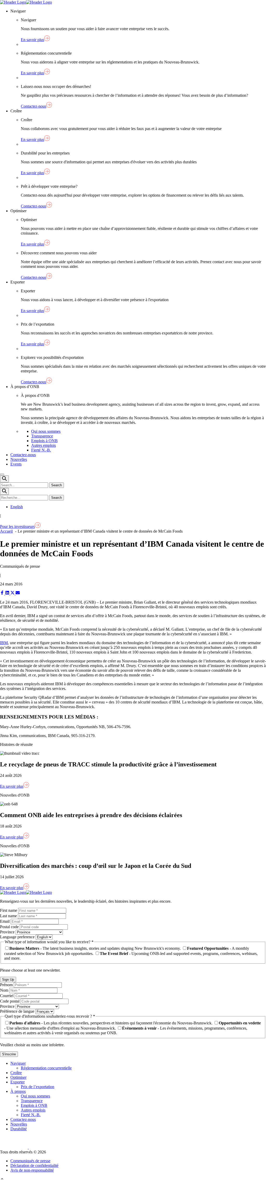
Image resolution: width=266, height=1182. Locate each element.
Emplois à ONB (44, 440)
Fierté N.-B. (41, 450)
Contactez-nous (23, 455)
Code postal (10, 1001)
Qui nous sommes (46, 431)
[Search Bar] (4, 478)
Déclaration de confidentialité (34, 1165)
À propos (18, 1091)
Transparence (42, 436)
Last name (9, 916)
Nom (4, 990)
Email (5, 921)
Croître (16, 1072)
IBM (4, 643)
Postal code (10, 927)
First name (9, 910)
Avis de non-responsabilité (32, 1170)
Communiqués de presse (30, 1161)
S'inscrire (9, 1054)
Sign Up (8, 979)
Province (8, 932)
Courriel (7, 995)
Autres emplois (43, 445)
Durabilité (18, 1129)
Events (16, 464)
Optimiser (18, 1077)
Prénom (7, 985)
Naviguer (18, 1063)
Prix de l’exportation (37, 1086)
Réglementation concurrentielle (46, 1068)
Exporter (17, 1082)
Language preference (18, 937)
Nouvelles (18, 459)
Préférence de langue (17, 1011)
